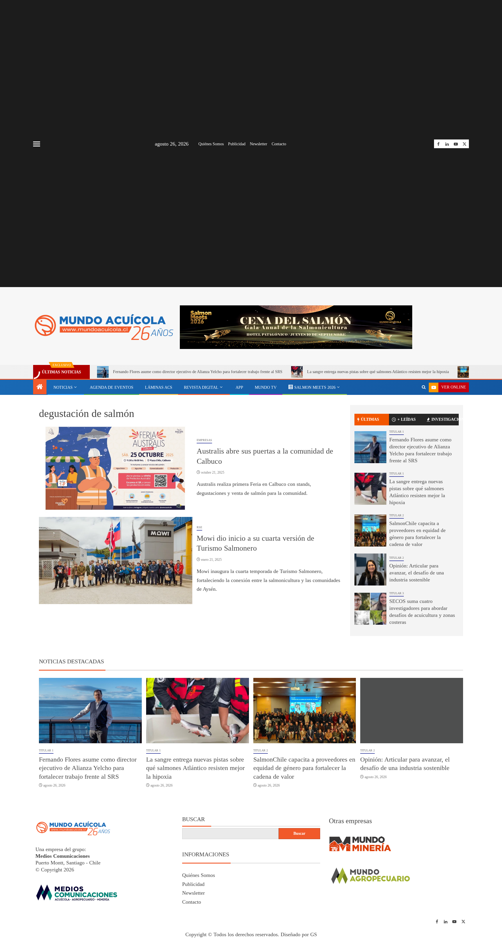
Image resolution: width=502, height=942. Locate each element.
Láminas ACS (158, 387)
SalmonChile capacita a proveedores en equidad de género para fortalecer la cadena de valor (304, 769)
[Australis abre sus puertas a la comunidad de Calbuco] (115, 469)
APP (239, 387)
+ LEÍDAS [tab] (406, 420)
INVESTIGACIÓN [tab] (445, 420)
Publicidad (236, 144)
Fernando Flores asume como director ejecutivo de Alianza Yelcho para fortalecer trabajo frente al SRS (166, 372)
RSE (199, 527)
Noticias (63, 387)
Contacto (279, 144)
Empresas (204, 440)
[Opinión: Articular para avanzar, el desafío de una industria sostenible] (370, 570)
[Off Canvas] (36, 144)
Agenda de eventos (111, 387)
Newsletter (258, 144)
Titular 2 (396, 515)
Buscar (193, 820)
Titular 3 (396, 593)
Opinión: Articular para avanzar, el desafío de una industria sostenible (416, 573)
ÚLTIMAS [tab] (370, 420)
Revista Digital (201, 387)
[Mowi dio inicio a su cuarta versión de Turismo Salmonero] (115, 561)
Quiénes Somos (211, 144)
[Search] (423, 387)
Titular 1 (396, 432)
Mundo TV (266, 387)
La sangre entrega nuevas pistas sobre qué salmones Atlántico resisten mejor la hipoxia (347, 372)
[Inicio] (40, 387)
